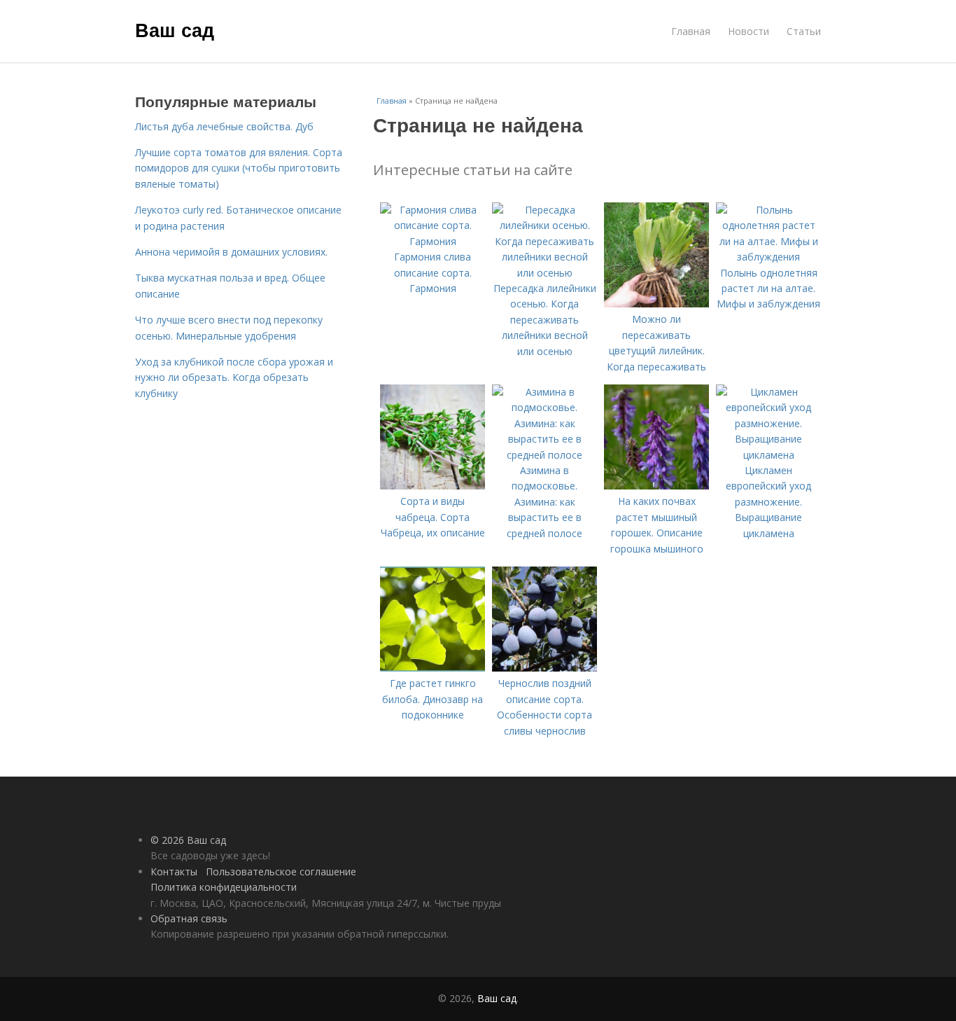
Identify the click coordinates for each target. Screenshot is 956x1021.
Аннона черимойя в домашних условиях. (231, 251)
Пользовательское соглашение (281, 871)
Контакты (173, 871)
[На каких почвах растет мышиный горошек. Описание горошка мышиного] (656, 485)
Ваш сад (174, 29)
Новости (748, 31)
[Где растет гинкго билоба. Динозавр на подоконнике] (432, 667)
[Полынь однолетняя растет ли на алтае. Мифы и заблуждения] (768, 256)
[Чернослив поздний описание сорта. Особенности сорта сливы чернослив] (544, 667)
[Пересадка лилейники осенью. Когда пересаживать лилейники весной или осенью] (544, 272)
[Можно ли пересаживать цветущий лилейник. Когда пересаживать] (656, 303)
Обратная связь (188, 918)
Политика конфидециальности (223, 887)
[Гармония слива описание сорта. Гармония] (432, 241)
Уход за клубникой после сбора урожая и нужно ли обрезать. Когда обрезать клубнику (234, 377)
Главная (690, 31)
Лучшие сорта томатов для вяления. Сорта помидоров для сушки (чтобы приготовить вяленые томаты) (238, 168)
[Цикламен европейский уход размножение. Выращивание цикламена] (768, 454)
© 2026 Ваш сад (188, 840)
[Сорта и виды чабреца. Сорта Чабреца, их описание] (432, 485)
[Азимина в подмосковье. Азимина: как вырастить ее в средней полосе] (544, 454)
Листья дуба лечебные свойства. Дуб (224, 126)
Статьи (804, 31)
